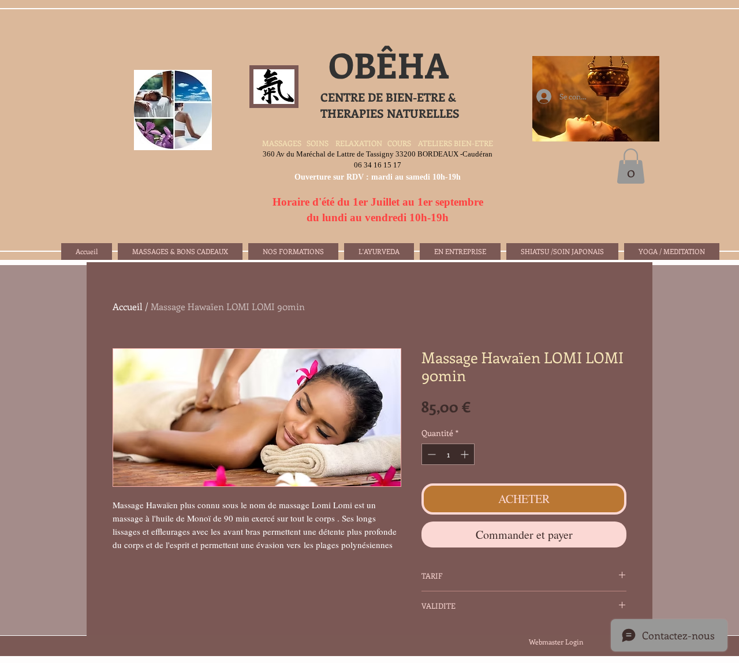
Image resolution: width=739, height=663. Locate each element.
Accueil (128, 306)
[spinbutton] (448, 454)
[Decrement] (430, 454)
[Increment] (465, 454)
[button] (630, 166)
